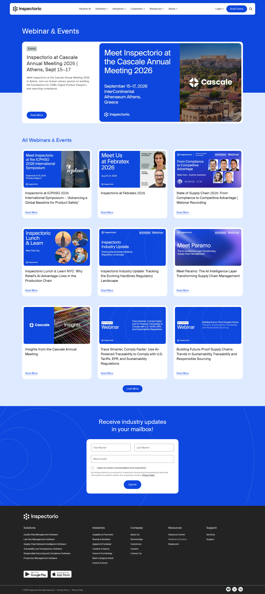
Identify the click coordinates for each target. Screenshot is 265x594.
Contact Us (136, 553)
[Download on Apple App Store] (61, 574)
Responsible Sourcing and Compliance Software (47, 553)
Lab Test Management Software (39, 539)
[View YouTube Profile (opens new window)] (228, 589)
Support (210, 539)
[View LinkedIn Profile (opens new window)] (240, 589)
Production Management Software (40, 558)
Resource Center (176, 534)
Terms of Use (77, 590)
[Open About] (177, 9)
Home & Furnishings (102, 553)
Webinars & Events (177, 539)
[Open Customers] (144, 9)
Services (210, 534)
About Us (135, 534)
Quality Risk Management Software (41, 534)
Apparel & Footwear (101, 544)
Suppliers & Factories (102, 534)
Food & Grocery (100, 563)
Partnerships (137, 539)
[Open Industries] (125, 9)
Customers (136, 544)
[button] (132, 388)
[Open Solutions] (107, 9)
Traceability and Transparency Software (43, 548)
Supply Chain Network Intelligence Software (45, 544)
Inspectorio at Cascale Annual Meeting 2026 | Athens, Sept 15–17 (52, 63)
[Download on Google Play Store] (36, 574)
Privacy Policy (148, 475)
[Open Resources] (163, 9)
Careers (134, 548)
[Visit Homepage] (27, 8)
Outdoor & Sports (100, 548)
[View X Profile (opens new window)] (234, 589)
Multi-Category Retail (102, 558)
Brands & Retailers (101, 539)
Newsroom (173, 544)
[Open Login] (223, 9)
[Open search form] (250, 9)
